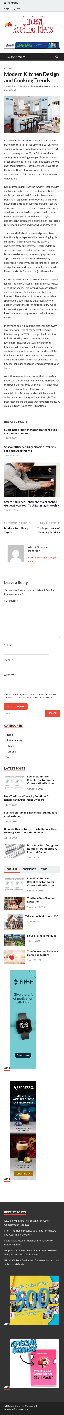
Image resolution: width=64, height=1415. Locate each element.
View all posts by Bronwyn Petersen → (42, 559)
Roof (8, 757)
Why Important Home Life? (42, 916)
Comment (11, 600)
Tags (44, 869)
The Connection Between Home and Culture (42, 953)
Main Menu (18, 56)
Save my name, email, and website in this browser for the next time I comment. (30, 696)
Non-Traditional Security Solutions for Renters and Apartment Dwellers (27, 798)
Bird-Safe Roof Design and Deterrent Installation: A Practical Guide (43, 849)
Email (8, 660)
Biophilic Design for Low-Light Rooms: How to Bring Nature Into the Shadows (30, 830)
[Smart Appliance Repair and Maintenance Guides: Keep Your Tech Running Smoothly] (32, 498)
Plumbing (11, 751)
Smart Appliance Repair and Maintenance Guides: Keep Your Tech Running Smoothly (31, 503)
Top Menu (12, 3)
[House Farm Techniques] (14, 935)
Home (9, 734)
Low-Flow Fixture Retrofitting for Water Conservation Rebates (40, 780)
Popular (12, 869)
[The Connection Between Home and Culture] (14, 951)
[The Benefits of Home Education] (14, 898)
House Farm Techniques (41, 935)
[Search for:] (32, 713)
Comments (29, 869)
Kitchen (8, 68)
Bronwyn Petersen (40, 86)
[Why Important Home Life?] (13, 916)
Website (9, 675)
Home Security (14, 740)
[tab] (12, 869)
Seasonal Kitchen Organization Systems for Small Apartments (30, 448)
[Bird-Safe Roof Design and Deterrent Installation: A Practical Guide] (14, 845)
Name (8, 644)
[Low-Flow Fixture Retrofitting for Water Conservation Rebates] (14, 776)
